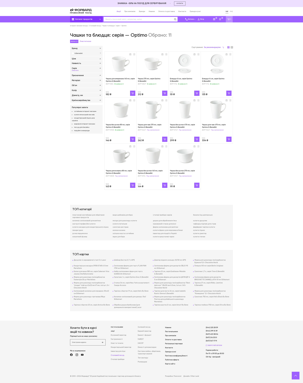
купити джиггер (199, 233)
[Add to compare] (130, 54)
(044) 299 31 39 (211, 331)
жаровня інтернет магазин (84, 124)
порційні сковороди (82, 130)
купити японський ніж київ (84, 115)
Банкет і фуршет (144, 335)
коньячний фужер (79, 237)
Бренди (142, 11)
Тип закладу (143, 358)
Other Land (194, 376)
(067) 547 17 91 (211, 341)
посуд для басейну (81, 127)
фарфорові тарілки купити (204, 227)
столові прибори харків (162, 215)
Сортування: (206, 47)
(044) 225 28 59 (212, 327)
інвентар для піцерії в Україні (165, 233)
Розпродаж (142, 362)
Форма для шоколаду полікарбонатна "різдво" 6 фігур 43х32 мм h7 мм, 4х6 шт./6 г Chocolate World (91, 285)
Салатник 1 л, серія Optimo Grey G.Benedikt (131, 277)
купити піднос (199, 230)
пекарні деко (77, 230)
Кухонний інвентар (118, 335)
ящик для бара (119, 237)
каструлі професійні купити (84, 224)
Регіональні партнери (174, 344)
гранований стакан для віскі (164, 224)
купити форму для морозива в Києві (168, 230)
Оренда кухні (195, 11)
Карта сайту (170, 364)
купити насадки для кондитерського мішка (90, 227)
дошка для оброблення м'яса (165, 221)
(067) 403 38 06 (212, 334)
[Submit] (102, 342)
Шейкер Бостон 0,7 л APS (124, 260)
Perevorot (177, 376)
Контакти (182, 11)
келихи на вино (119, 230)
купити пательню (120, 224)
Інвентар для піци (118, 351)
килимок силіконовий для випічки (86, 221)
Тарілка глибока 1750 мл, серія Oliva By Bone (212, 305)
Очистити (75, 70)
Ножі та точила (117, 343)
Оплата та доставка (166, 11)
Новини (152, 11)
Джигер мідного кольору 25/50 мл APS (170, 260)
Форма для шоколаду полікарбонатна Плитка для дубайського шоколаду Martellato (169, 299)
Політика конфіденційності (176, 356)
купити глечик (199, 237)
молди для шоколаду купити (125, 221)
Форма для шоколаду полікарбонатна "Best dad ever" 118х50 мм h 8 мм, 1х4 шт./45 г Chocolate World (172, 285)
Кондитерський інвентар (121, 347)
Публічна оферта (172, 360)
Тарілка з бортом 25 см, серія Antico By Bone (92, 305)
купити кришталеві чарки (163, 237)
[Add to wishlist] (134, 54)
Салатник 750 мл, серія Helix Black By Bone (211, 297)
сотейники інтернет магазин (85, 111)
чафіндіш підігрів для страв (204, 224)
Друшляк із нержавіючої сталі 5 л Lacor (90, 260)
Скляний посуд (144, 327)
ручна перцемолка (80, 233)
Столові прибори (117, 359)
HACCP (140, 343)
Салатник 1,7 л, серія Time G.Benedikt (209, 271)
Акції (119, 11)
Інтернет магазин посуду (79, 25)
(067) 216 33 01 (211, 337)
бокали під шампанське (203, 215)
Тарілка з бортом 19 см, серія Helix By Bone (131, 291)
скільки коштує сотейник (123, 233)
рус (231, 11)
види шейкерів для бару (123, 215)
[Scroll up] (295, 375)
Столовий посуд (95, 25)
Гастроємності (117, 339)
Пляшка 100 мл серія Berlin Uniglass (208, 266)
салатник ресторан (120, 227)
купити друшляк (200, 221)
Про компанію (129, 11)
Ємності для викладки (147, 347)
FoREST (141, 339)
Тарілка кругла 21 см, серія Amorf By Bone (171, 305)
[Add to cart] (132, 93)
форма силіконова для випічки (165, 227)
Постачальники (117, 327)
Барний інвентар (144, 331)
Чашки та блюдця (108, 25)
